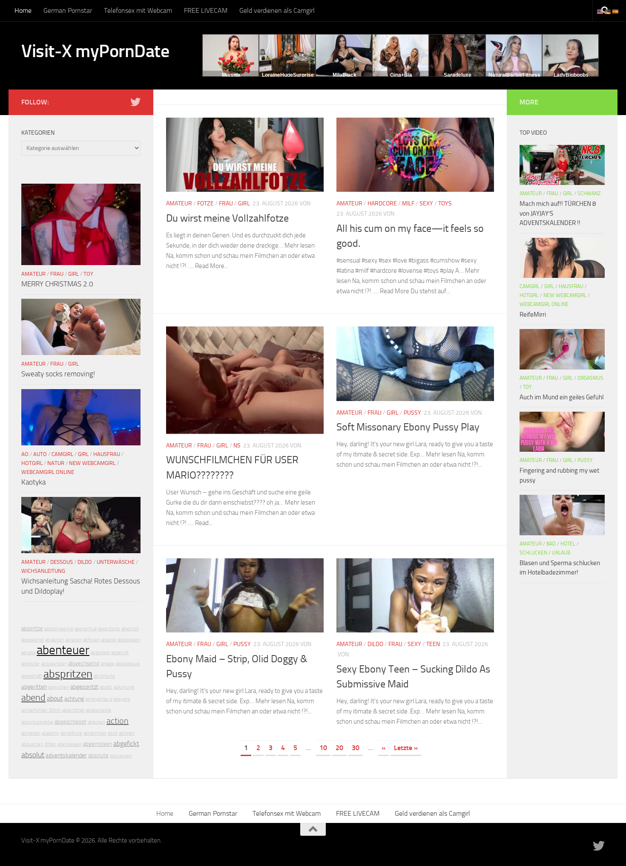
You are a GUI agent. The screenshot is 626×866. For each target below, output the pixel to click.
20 (339, 748)
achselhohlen (34, 710)
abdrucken (58, 687)
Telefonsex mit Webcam (138, 10)
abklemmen (94, 733)
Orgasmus (590, 378)
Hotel (567, 544)
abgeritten (34, 686)
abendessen (69, 744)
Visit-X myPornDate (95, 51)
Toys (445, 203)
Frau (226, 203)
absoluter (30, 664)
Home (23, 10)
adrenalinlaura (98, 699)
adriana (28, 652)
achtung (74, 698)
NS (237, 445)
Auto (40, 454)
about (55, 698)
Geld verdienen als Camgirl (277, 10)
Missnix (231, 75)
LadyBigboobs (571, 75)
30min (55, 710)
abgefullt (120, 652)
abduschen (32, 744)
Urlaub (561, 553)
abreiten (73, 640)
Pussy (412, 412)
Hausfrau (106, 454)
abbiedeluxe (128, 664)
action (117, 721)
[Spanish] (616, 11)
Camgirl (62, 454)
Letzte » (406, 748)
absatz (106, 687)
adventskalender (66, 755)
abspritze (32, 628)
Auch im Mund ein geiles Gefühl (561, 397)
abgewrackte (98, 710)
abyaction (54, 640)
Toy (88, 274)
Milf (408, 203)
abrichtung (104, 676)
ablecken (96, 722)
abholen (127, 733)
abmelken (30, 733)
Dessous (61, 562)
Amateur (179, 203)
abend (33, 697)
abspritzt (130, 629)
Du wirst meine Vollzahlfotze (227, 218)
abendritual (86, 629)
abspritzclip (109, 629)
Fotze (205, 203)
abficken (91, 640)
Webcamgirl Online (47, 472)
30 (355, 748)
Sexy (426, 203)
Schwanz (588, 193)
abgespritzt (84, 686)
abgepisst (100, 652)
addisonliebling (58, 629)
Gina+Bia (401, 75)
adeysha (122, 699)
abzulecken (121, 756)
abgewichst (32, 640)
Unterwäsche (116, 562)
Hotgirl (32, 463)
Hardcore (382, 203)
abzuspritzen (54, 664)
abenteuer (63, 650)
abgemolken (97, 744)
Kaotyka (33, 482)
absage (108, 664)
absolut (32, 754)
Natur (55, 463)
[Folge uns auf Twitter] (135, 102)
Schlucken (533, 553)
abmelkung (71, 733)
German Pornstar (67, 10)
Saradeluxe (457, 75)
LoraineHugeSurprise (288, 75)
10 (323, 748)
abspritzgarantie (37, 722)
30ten (50, 744)
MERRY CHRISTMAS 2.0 (57, 284)
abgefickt (126, 743)
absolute (98, 755)
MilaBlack (344, 75)
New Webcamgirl (92, 463)
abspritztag (73, 710)
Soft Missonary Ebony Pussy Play (408, 427)
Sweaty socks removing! (58, 373)
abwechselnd (83, 663)
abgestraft (31, 676)
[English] (600, 11)
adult (113, 733)
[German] (608, 11)
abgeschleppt (70, 722)
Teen (433, 644)
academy (50, 733)
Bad (551, 544)
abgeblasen (129, 640)
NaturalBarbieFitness (514, 75)
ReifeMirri (533, 314)
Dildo (375, 644)
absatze (108, 640)
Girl (244, 203)
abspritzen (67, 674)
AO (25, 454)
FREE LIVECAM (205, 10)
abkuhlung (124, 687)
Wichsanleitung (43, 571)
